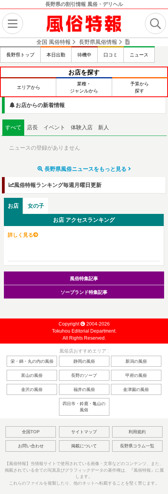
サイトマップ (84, 431)
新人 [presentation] (103, 127)
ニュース (139, 55)
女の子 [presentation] (36, 206)
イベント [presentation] (54, 127)
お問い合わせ (31, 445)
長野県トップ (20, 55)
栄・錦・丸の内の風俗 (32, 361)
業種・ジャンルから (84, 87)
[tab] (13, 127)
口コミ (111, 55)
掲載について (84, 445)
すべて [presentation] (13, 127)
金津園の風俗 (136, 389)
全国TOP (30, 431)
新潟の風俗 (136, 361)
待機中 (84, 55)
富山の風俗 (32, 375)
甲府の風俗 (136, 375)
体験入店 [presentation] (82, 127)
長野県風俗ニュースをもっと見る (85, 169)
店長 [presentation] (32, 127)
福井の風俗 (84, 389)
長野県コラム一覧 (137, 445)
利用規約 (137, 431)
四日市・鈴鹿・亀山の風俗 (84, 407)
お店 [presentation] (13, 206)
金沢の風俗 (32, 389)
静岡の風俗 (84, 361)
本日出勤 (55, 55)
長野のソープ (84, 375)
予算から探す (139, 87)
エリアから (28, 87)
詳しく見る (20, 235)
